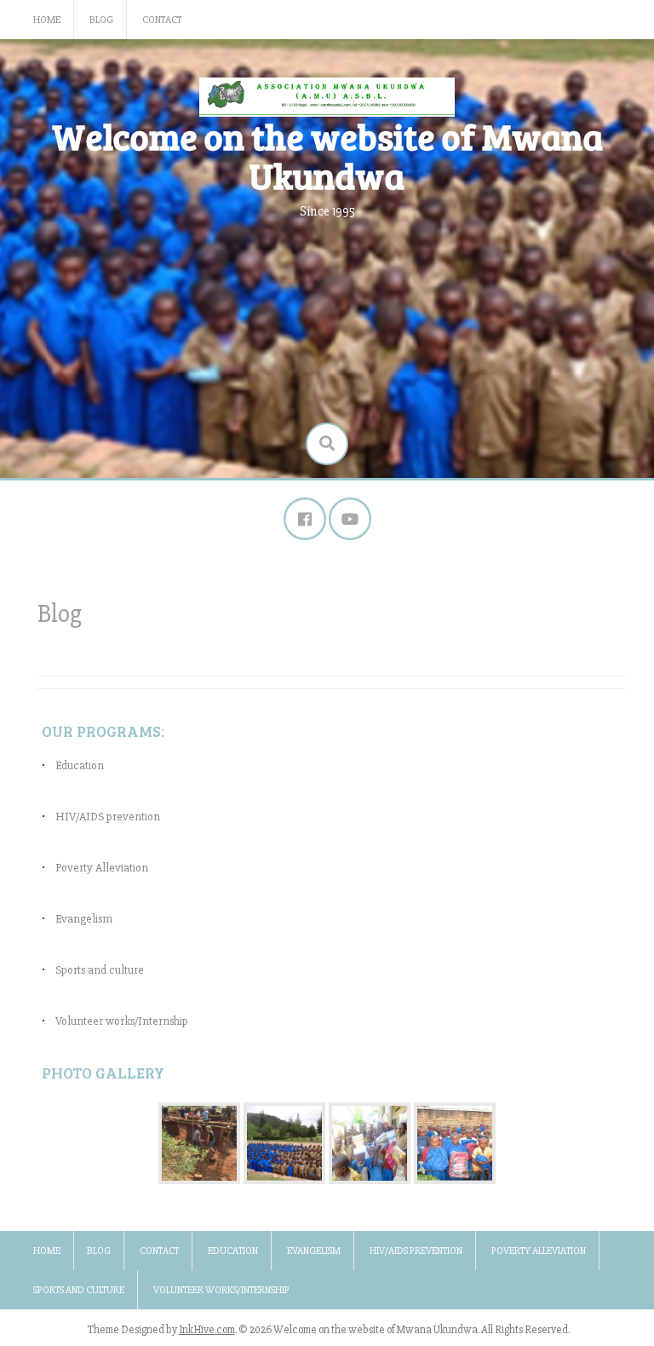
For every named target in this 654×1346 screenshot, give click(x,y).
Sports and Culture (78, 1290)
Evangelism (83, 919)
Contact (161, 20)
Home (46, 20)
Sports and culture (99, 970)
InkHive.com (207, 1330)
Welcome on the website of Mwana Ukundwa (327, 155)
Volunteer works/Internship (121, 1021)
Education (79, 765)
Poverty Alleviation (101, 867)
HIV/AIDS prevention (107, 816)
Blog (101, 20)
